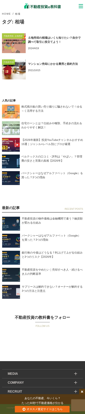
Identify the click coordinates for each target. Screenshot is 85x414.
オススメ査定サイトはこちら (44, 409)
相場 (18, 13)
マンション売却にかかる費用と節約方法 (53, 63)
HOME (6, 13)
